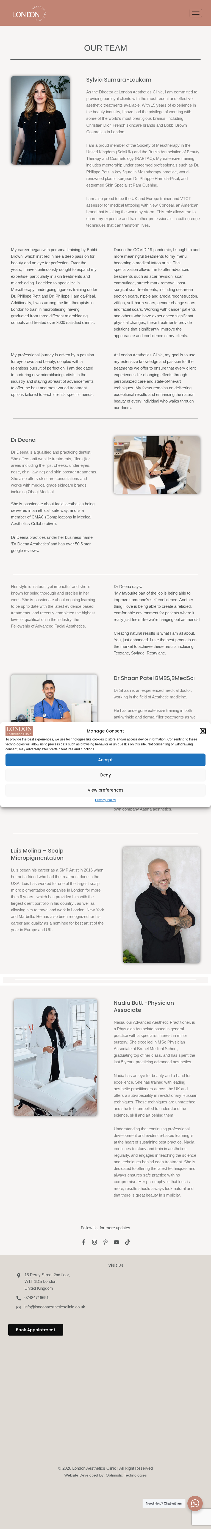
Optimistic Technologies (126, 1475)
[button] (203, 731)
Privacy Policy (105, 800)
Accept (105, 759)
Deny (105, 775)
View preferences (106, 790)
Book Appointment (35, 1330)
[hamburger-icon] (196, 13)
